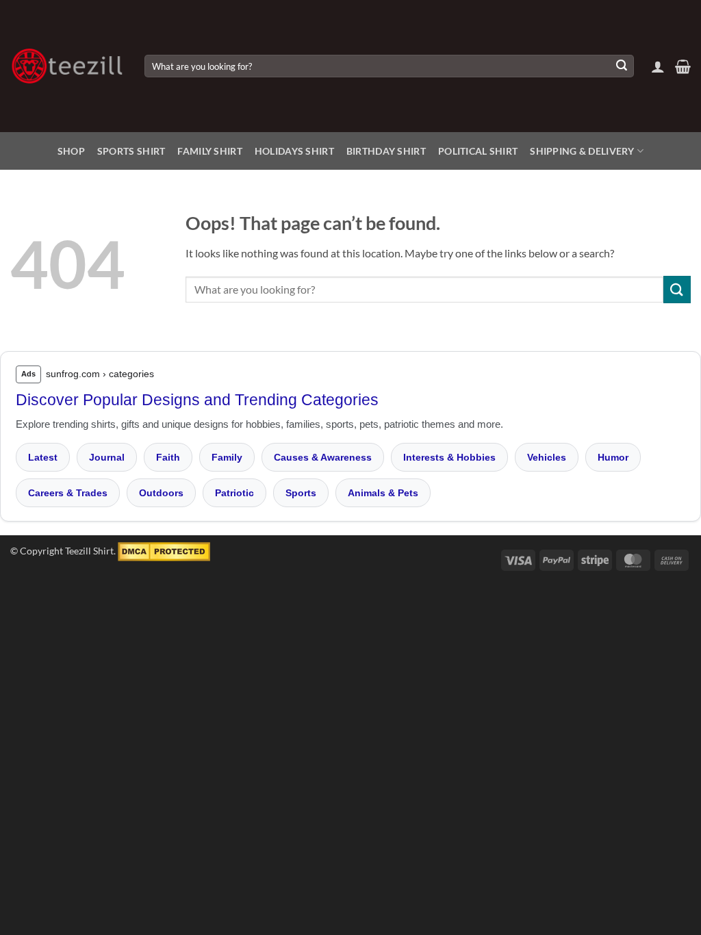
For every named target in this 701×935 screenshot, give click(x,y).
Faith (168, 457)
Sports (300, 492)
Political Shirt (478, 151)
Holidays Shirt (294, 151)
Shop (71, 151)
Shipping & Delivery (582, 151)
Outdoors (161, 492)
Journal (107, 457)
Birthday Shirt (386, 151)
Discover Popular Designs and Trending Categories (197, 400)
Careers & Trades (67, 492)
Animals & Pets (383, 492)
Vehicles (546, 457)
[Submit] (621, 66)
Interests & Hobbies (449, 457)
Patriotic (234, 492)
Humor (613, 457)
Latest (43, 457)
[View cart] (683, 66)
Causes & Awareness (323, 457)
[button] (658, 66)
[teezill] (67, 66)
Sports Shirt (131, 151)
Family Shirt (209, 151)
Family (227, 457)
